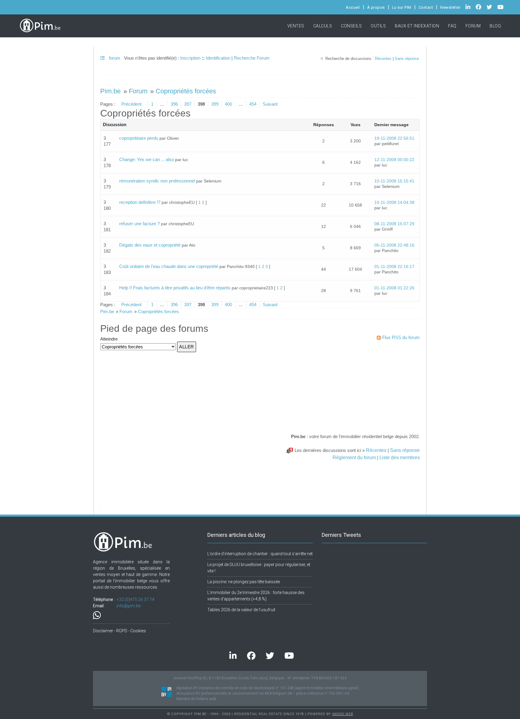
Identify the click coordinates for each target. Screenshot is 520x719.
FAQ (452, 25)
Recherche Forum (252, 58)
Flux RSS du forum (401, 337)
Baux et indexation (417, 25)
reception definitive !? (139, 202)
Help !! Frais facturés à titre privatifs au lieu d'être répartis (175, 287)
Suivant (270, 104)
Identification (218, 58)
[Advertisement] (353, 388)
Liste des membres (399, 457)
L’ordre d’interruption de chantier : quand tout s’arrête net (260, 553)
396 (174, 104)
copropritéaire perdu (138, 138)
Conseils (351, 25)
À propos (376, 7)
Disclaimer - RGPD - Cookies (119, 630)
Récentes (383, 58)
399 (214, 104)
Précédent (131, 104)
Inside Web (342, 714)
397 (187, 104)
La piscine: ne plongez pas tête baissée (243, 581)
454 (252, 104)
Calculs (322, 25)
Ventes (295, 25)
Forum (473, 25)
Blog (495, 25)
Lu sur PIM (401, 7)
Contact (426, 7)
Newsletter (450, 7)
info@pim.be (128, 605)
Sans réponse (407, 58)
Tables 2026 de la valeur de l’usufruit (241, 609)
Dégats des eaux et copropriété (150, 244)
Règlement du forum (354, 457)
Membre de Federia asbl (196, 699)
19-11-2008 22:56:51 (394, 138)
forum (114, 58)
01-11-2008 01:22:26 (394, 288)
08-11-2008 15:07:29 (394, 224)
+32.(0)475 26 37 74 (135, 599)
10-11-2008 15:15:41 (394, 181)
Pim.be (110, 91)
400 (228, 104)
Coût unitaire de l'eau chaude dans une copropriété (168, 266)
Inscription (190, 58)
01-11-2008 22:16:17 (394, 266)
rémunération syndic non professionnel (157, 180)
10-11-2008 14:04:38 (394, 202)
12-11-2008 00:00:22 (394, 159)
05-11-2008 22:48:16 (394, 245)
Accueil (353, 7)
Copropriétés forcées (186, 91)
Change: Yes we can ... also (146, 159)
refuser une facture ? (139, 223)
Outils (378, 25)
